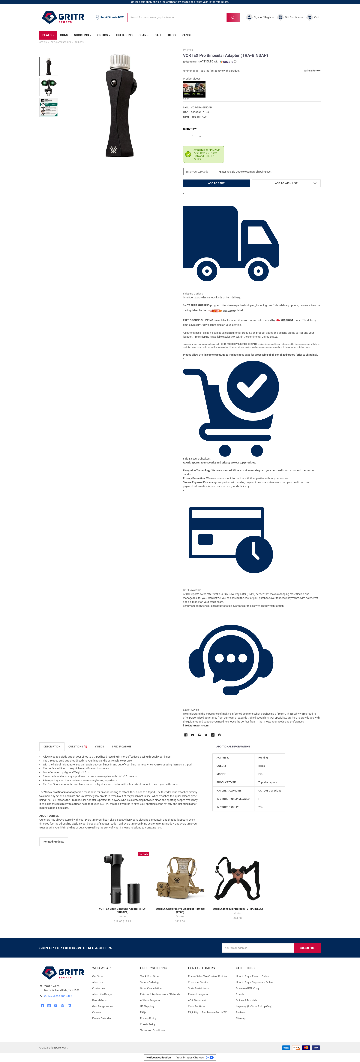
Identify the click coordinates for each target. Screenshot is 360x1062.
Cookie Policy (161, 1024)
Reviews (240, 1012)
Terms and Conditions (161, 1030)
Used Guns (124, 35)
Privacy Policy (161, 1018)
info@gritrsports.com (195, 725)
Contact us (98, 988)
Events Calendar (101, 1018)
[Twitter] (206, 735)
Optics (102, 35)
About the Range (102, 994)
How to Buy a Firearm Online (252, 976)
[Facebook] (186, 735)
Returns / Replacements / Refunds (160, 994)
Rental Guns (99, 1000)
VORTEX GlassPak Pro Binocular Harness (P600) (180, 910)
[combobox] (184, 17)
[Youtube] (56, 1006)
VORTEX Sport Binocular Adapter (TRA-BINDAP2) (122, 910)
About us (97, 982)
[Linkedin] (213, 735)
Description (52, 746)
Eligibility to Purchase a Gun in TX (207, 1012)
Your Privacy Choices (190, 1057)
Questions (77, 746)
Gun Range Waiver (103, 1006)
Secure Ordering (149, 982)
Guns (64, 35)
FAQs (143, 1012)
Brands (240, 994)
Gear (142, 35)
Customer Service (198, 982)
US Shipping (147, 1006)
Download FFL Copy (247, 988)
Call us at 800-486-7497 (58, 996)
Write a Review (312, 70)
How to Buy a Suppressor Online (254, 982)
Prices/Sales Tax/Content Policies (207, 976)
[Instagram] (49, 1006)
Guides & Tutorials (246, 1000)
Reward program (198, 994)
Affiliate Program (150, 1000)
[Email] (193, 735)
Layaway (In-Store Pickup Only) (254, 1006)
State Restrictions (198, 988)
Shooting (81, 35)
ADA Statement (197, 1000)
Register (269, 17)
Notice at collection (158, 1057)
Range (186, 35)
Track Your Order (150, 976)
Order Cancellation (151, 988)
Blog (172, 35)
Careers (96, 1012)
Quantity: (190, 129)
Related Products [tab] (54, 841)
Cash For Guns (196, 1006)
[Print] (199, 735)
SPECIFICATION (121, 746)
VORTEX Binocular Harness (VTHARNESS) (237, 908)
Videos (99, 746)
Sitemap (240, 1018)
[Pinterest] (220, 735)
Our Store (97, 976)
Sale (158, 35)
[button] (209, 61)
